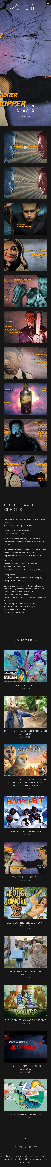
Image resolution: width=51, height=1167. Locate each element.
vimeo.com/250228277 (14, 533)
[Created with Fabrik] (1, 1155)
